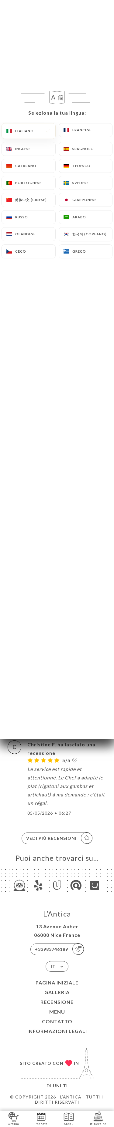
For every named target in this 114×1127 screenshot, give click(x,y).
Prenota (41, 1123)
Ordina (13, 1123)
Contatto (57, 1021)
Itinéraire (98, 1123)
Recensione (57, 1002)
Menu (57, 1011)
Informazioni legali (57, 1031)
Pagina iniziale (57, 982)
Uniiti (60, 1085)
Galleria (57, 992)
